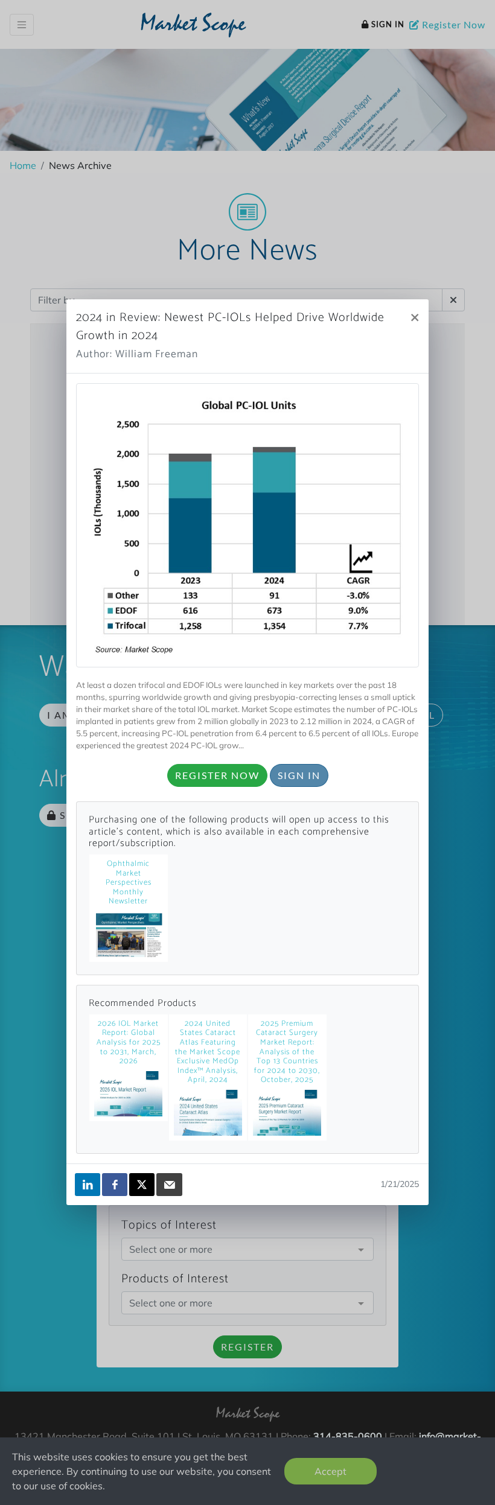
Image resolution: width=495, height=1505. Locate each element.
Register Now (217, 775)
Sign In (299, 775)
